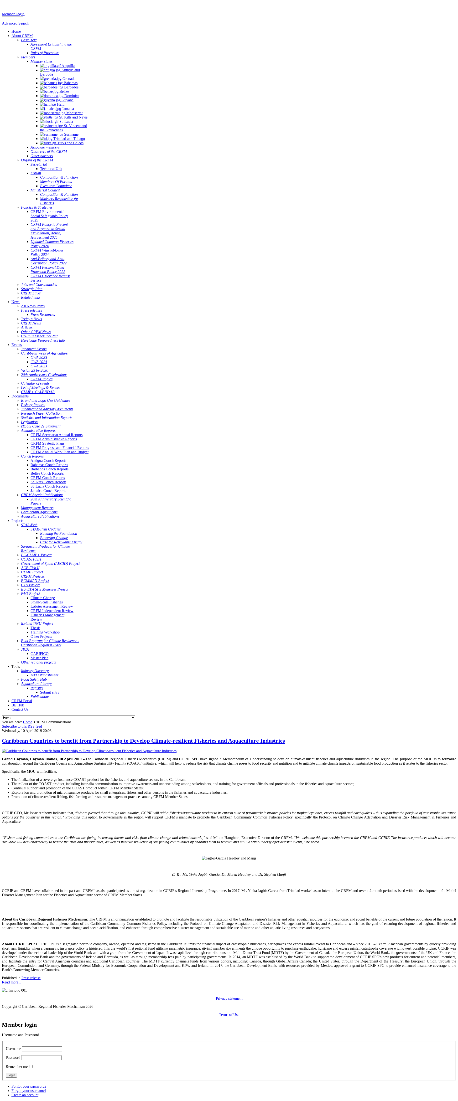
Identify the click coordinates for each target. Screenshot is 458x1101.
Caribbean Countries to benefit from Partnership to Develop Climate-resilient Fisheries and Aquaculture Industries (143, 741)
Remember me (17, 1067)
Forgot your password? (28, 1086)
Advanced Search (15, 23)
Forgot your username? (28, 1091)
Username (13, 1049)
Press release (31, 978)
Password (13, 1057)
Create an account (24, 1095)
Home (27, 722)
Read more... (11, 982)
